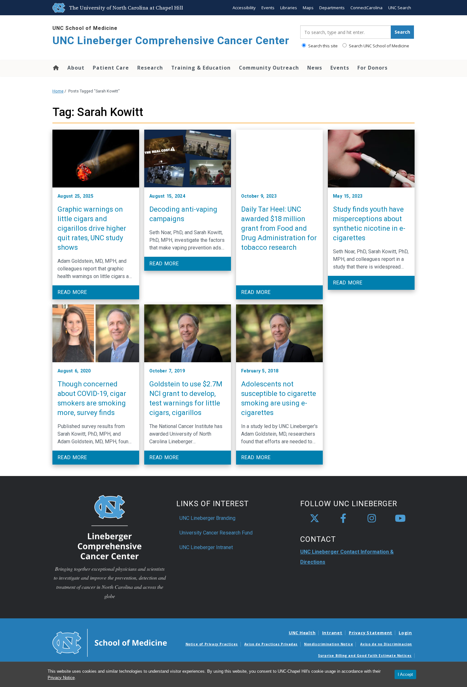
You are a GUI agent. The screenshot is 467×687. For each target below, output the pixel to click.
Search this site (322, 46)
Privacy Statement (370, 633)
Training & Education (201, 67)
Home (55, 67)
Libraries (288, 7)
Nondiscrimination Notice (328, 644)
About (76, 67)
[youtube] (400, 518)
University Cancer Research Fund (216, 533)
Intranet (332, 633)
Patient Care (111, 67)
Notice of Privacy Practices (212, 644)
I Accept (405, 674)
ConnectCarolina (366, 7)
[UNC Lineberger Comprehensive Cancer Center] (109, 527)
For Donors (372, 67)
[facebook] (343, 518)
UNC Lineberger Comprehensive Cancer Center (170, 40)
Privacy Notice (61, 677)
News (314, 67)
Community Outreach (269, 67)
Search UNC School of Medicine (378, 46)
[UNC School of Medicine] (109, 642)
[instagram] (372, 518)
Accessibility (244, 7)
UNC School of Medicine (85, 28)
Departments (332, 7)
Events (267, 7)
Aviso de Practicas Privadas (271, 644)
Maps (308, 7)
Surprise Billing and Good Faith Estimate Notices (365, 655)
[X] (314, 518)
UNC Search (399, 7)
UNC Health (302, 633)
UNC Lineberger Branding (207, 518)
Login (405, 633)
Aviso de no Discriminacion (386, 644)
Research (150, 67)
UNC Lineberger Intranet (206, 547)
